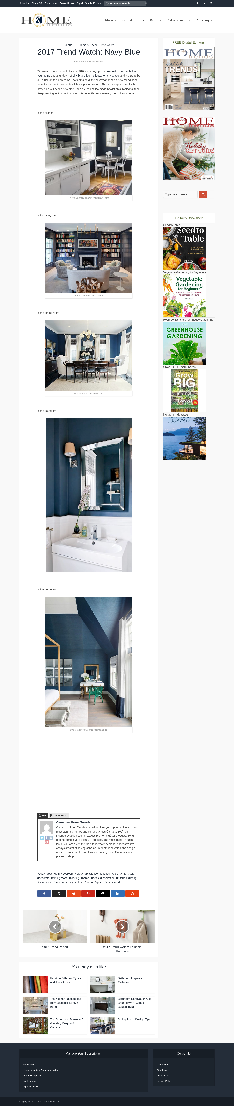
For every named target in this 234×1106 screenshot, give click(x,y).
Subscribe (24, 3)
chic (123, 873)
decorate (44, 878)
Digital (80, 3)
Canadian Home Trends (90, 61)
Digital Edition (30, 1086)
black (80, 873)
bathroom (54, 873)
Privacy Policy (164, 1081)
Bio (44, 815)
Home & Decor (88, 45)
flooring (74, 878)
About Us (162, 1070)
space (99, 882)
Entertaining (177, 20)
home (85, 878)
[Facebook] (47, 837)
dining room (60, 878)
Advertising (163, 1064)
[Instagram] (51, 837)
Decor (154, 20)
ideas (95, 878)
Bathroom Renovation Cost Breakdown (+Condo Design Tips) (135, 1002)
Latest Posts (60, 815)
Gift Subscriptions (32, 1075)
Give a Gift (37, 3)
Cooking (202, 20)
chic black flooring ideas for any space (96, 75)
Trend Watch (106, 45)
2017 (42, 873)
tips (108, 882)
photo (80, 882)
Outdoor (106, 20)
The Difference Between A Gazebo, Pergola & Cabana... (66, 1023)
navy (70, 882)
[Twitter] (42, 837)
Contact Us (163, 1075)
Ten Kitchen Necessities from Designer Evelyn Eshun (65, 1002)
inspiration (108, 878)
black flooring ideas (98, 873)
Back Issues (51, 3)
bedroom (68, 873)
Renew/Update (67, 3)
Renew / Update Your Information (41, 1070)
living (133, 878)
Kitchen (122, 878)
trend (117, 882)
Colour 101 (70, 45)
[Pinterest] (47, 842)
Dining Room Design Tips (134, 1019)
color (132, 873)
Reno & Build (131, 20)
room (90, 882)
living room (45, 882)
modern (60, 882)
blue (115, 873)
